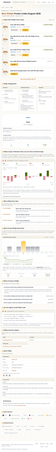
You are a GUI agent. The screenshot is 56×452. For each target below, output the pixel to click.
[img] (28, 176)
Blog (49, 2)
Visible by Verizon (15, 418)
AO (24, 418)
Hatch (25, 415)
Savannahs (28, 429)
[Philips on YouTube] (7, 375)
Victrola (50, 415)
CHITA (25, 426)
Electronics (30, 124)
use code (25, 30)
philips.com (14, 359)
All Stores (7, 7)
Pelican (32, 426)
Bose (5, 415)
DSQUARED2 (41, 426)
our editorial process (21, 405)
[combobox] (24, 2)
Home (3, 7)
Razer (5, 418)
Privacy (42, 446)
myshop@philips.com (7, 340)
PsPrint (18, 426)
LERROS (19, 429)
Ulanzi (31, 418)
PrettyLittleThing (8, 426)
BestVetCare (38, 429)
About (51, 443)
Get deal (13, 64)
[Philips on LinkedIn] (9, 375)
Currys (32, 415)
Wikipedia (14, 370)
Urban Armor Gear (15, 415)
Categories (44, 2)
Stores (38, 2)
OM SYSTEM (41, 415)
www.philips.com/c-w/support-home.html (12, 346)
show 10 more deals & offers (28, 79)
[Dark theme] (53, 2)
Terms (46, 446)
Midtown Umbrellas (8, 429)
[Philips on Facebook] (4, 375)
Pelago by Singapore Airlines (11, 433)
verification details (26, 26)
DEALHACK (6, 2)
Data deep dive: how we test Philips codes (11, 196)
